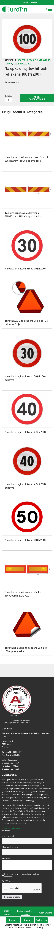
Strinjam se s (21, 875)
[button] (50, 9)
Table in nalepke (22, 63)
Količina (8, 96)
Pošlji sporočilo (12, 897)
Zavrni (27, 920)
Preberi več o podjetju (11, 828)
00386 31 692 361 (12, 766)
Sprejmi (13, 920)
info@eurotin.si (10, 760)
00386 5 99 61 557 (11, 763)
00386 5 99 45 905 (11, 769)
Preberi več (41, 920)
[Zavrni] (50, 924)
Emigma (48, 912)
